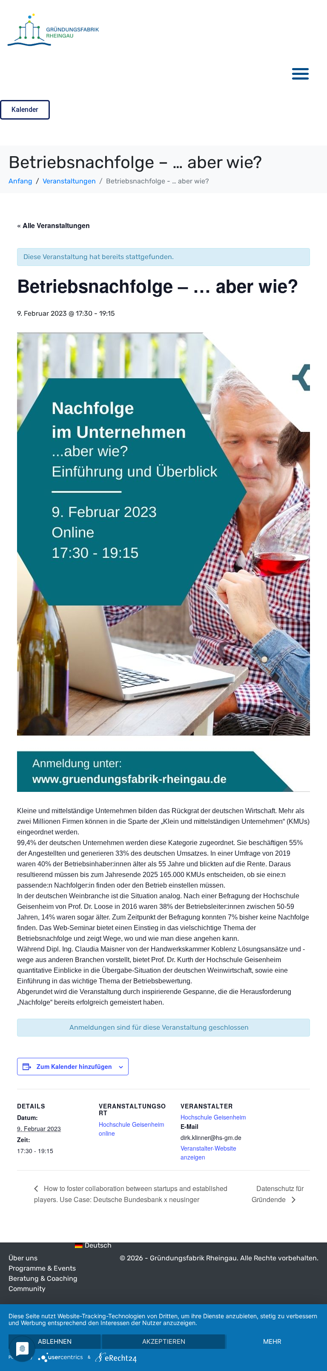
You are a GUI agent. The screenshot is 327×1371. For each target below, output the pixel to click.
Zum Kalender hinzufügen (74, 1066)
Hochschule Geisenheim (213, 1117)
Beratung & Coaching (43, 1278)
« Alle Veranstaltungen (53, 225)
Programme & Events (42, 1268)
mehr (272, 1341)
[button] (301, 73)
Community (27, 1289)
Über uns (23, 1258)
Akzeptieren (163, 1341)
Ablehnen (55, 1341)
